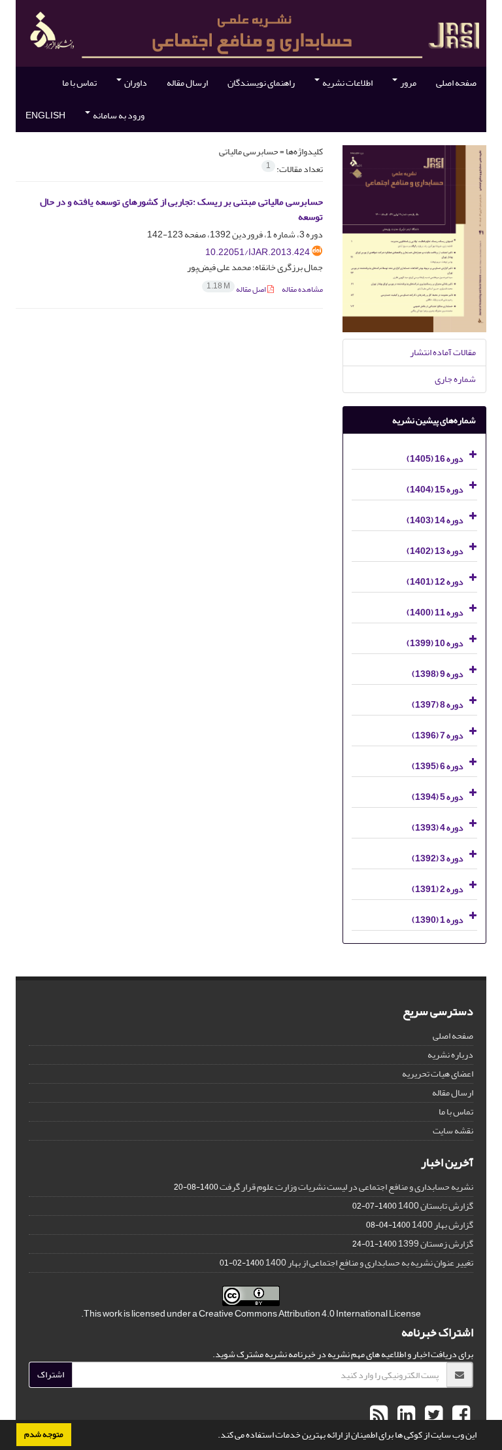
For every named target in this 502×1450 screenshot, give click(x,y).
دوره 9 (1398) (437, 674)
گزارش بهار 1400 (442, 1225)
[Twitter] (432, 1415)
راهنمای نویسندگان (261, 83)
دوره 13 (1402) (435, 551)
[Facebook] (459, 1415)
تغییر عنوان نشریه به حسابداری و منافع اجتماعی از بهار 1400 (369, 1262)
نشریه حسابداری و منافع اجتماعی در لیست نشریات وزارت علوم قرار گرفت (346, 1187)
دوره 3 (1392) (437, 858)
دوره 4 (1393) (437, 828)
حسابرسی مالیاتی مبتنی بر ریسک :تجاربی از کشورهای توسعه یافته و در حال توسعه (181, 209)
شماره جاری (455, 379)
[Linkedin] (404, 1415)
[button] (214, 1436)
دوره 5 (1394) (437, 797)
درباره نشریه (450, 1054)
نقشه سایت (453, 1130)
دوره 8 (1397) (437, 705)
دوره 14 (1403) (435, 520)
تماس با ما (79, 83)
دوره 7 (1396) (437, 735)
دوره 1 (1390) (437, 920)
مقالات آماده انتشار (443, 352)
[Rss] (379, 1415)
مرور (407, 83)
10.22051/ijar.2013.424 (257, 252)
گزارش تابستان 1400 (435, 1206)
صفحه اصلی (456, 83)
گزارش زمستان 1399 (435, 1243)
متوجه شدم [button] (43, 1434)
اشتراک (50, 1374)
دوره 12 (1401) (435, 582)
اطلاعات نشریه (347, 83)
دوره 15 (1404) (435, 489)
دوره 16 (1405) (435, 459)
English (45, 115)
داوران (135, 83)
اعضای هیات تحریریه (437, 1073)
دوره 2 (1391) (437, 889)
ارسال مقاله (187, 83)
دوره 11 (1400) (435, 612)
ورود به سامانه (118, 115)
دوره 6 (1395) (437, 766)
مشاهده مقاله (302, 289)
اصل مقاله (237, 289)
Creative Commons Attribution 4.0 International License (310, 1313)
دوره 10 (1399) (435, 643)
